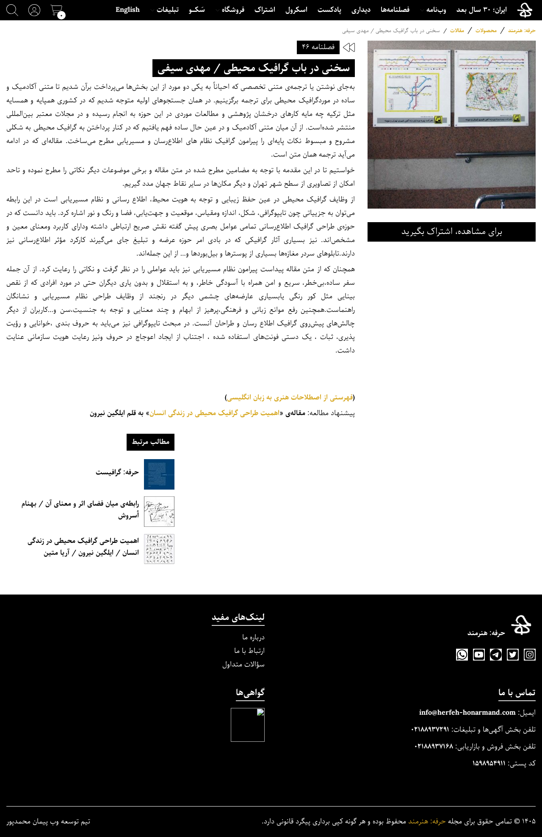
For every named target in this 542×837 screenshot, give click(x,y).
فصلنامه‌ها (395, 10)
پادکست (329, 10)
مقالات (457, 30)
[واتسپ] (462, 655)
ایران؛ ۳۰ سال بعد (481, 10)
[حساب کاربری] (34, 10)
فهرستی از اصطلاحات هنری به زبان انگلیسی (290, 397)
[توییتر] (513, 655)
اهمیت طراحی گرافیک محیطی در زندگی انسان (214, 413)
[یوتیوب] (479, 655)
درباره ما (253, 637)
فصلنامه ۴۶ (318, 47)
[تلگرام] (496, 655)
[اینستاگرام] (530, 655)
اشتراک (264, 10)
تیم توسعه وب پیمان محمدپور (48, 822)
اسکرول (296, 10)
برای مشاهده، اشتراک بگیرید (451, 231)
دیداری (361, 10)
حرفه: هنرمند (522, 30)
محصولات (486, 30)
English (128, 10)
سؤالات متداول (243, 664)
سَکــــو (197, 10)
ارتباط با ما (249, 651)
